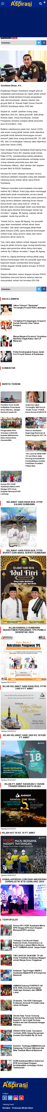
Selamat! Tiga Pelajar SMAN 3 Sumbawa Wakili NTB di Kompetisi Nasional (29, 973)
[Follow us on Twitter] (10, 1098)
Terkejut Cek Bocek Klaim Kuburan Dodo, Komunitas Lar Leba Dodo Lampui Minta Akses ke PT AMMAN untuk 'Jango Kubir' (29, 944)
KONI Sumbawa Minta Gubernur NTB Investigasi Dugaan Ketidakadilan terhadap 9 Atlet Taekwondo (28, 1064)
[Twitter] (38, 42)
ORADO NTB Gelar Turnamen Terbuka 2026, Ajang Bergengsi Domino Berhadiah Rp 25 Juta (28, 1033)
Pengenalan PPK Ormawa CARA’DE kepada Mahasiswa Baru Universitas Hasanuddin (9, 435)
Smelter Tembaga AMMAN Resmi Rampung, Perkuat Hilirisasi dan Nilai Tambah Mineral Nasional (29, 1048)
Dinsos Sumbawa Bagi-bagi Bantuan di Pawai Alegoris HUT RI (35, 432)
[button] (44, 1)
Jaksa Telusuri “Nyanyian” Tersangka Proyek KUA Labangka (29, 306)
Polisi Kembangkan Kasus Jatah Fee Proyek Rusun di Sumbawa (28, 353)
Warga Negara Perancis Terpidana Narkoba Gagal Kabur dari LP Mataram (29, 338)
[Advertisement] (23, 18)
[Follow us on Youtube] (21, 1098)
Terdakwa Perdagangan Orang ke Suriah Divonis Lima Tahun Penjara (29, 323)
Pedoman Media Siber (22, 1108)
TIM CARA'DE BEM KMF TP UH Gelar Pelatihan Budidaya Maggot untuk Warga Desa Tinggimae (29, 958)
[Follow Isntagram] (16, 1098)
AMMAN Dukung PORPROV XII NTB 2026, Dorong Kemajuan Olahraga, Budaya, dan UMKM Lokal (27, 989)
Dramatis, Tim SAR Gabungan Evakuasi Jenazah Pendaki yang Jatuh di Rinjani (28, 1003)
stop (15, 38)
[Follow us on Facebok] (5, 1098)
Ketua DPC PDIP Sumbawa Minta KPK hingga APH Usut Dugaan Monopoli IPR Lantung (11, 489)
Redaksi (6, 1108)
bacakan (6, 38)
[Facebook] (43, 42)
